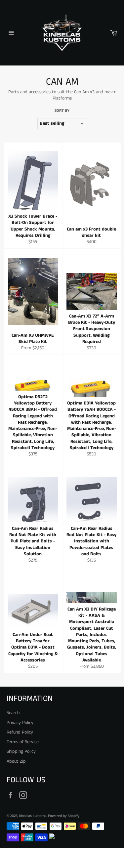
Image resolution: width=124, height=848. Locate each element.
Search (13, 712)
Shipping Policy (21, 751)
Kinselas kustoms (32, 816)
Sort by (62, 110)
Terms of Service (23, 742)
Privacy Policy (20, 722)
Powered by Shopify (64, 816)
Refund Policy (20, 732)
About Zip (16, 761)
